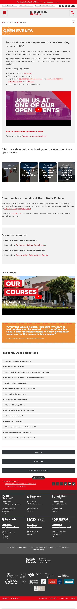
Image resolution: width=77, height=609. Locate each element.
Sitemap (72, 598)
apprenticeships (15, 81)
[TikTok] (74, 6)
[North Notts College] (38, 13)
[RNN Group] (13, 496)
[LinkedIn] (66, 6)
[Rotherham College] (38, 496)
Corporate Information (10, 481)
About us (38, 452)
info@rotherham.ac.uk (35, 504)
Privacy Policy (64, 598)
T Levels (30, 81)
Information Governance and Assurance (20, 484)
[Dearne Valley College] (13, 519)
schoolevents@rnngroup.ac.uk (17, 209)
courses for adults (54, 79)
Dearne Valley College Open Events (32, 255)
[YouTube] (72, 6)
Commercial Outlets (26, 6)
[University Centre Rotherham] (38, 519)
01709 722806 (32, 525)
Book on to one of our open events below (24, 131)
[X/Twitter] (63, 6)
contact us (16, 213)
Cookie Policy (53, 598)
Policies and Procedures (17, 547)
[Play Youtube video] (38, 109)
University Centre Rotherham (45, 6)
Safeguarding (38, 550)
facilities (28, 73)
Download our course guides (38, 470)
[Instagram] (69, 6)
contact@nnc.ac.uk (59, 504)
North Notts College (10, 22)
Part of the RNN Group (9, 6)
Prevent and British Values (59, 547)
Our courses (38, 461)
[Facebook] (60, 6)
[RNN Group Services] (63, 519)
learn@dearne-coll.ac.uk (10, 527)
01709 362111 (6, 502)
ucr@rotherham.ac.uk (34, 527)
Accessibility (43, 598)
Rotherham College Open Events (30, 245)
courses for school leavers (30, 79)
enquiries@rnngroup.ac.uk (11, 504)
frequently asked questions (34, 136)
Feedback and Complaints (15, 486)
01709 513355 (7, 525)
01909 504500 (57, 502)
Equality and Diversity (37, 547)
